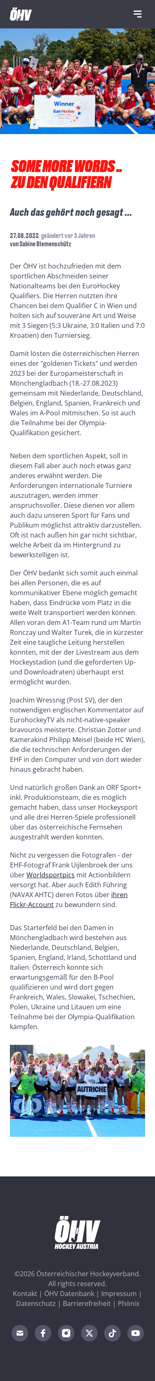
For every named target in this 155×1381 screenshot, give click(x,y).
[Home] (21, 14)
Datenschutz (36, 1303)
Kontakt (25, 1293)
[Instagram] (66, 1333)
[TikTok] (112, 1333)
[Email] (20, 1333)
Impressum (119, 1293)
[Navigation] (138, 14)
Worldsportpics (50, 874)
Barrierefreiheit (87, 1303)
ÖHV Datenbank (69, 1293)
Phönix (128, 1303)
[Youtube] (135, 1333)
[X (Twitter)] (89, 1333)
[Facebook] (43, 1333)
